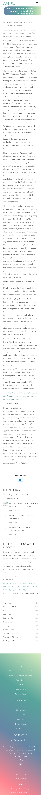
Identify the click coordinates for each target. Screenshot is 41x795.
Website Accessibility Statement (20, 671)
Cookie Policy (20, 680)
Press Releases (20, 724)
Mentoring (20, 719)
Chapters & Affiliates (20, 715)
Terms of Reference (20, 685)
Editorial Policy (20, 694)
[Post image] (4, 494)
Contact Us (20, 729)
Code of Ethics (20, 689)
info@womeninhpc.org (20, 740)
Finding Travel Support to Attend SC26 (21, 495)
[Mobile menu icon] (37, 3)
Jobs (20, 705)
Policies (20, 666)
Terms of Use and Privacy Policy (20, 675)
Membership (20, 710)
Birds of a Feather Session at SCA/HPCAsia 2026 (19, 529)
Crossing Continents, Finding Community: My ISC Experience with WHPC (23, 505)
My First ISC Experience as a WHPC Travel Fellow (22, 517)
